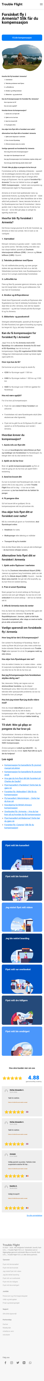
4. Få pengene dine (9, 125)
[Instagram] (11, 1362)
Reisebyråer (7, 1328)
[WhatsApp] (30, 1362)
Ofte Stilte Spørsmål (9, 1314)
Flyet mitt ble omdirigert (11, 1285)
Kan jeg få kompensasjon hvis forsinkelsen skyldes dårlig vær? (23, 159)
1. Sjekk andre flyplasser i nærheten (14, 136)
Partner (5, 1324)
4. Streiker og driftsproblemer (13, 91)
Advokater (6, 1335)
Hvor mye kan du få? (10, 102)
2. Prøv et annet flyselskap (12, 140)
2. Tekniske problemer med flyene (14, 83)
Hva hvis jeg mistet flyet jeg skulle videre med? (18, 163)
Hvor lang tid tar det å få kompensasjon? (16, 152)
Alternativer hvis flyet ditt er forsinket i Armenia (19, 133)
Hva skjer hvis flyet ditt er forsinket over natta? (18, 129)
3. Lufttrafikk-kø (9, 87)
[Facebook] (5, 1362)
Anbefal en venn (8, 1331)
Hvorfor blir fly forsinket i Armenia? (14, 76)
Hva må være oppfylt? (10, 106)
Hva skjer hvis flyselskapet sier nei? (14, 155)
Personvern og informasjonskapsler (15, 1296)
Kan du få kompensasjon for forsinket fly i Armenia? (20, 99)
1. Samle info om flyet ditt (11, 114)
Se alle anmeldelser (34, 1215)
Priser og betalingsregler (11, 1303)
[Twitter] (18, 1362)
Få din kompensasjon (22, 37)
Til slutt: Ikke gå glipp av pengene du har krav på (19, 167)
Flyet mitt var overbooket (11, 1278)
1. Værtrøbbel (8, 80)
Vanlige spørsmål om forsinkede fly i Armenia (18, 148)
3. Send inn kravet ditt (10, 121)
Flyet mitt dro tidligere (10, 1282)
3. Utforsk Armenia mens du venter (14, 144)
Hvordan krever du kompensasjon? (14, 110)
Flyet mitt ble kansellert (11, 1264)
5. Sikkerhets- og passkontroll (13, 94)
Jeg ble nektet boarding (11, 1275)
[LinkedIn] (24, 1362)
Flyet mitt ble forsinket (10, 1268)
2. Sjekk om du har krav (11, 117)
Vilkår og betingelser (10, 1299)
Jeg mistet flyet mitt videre (12, 1271)
